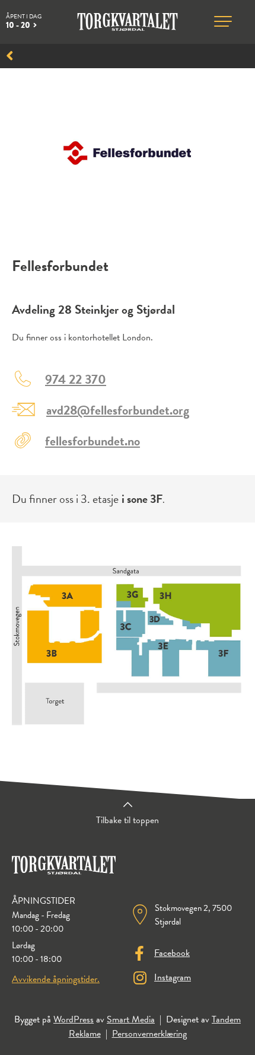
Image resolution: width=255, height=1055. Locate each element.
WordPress (73, 1019)
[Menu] (223, 22)
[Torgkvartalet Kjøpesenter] (128, 22)
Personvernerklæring (149, 1034)
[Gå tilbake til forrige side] (10, 55)
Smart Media (131, 1019)
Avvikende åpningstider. (56, 979)
